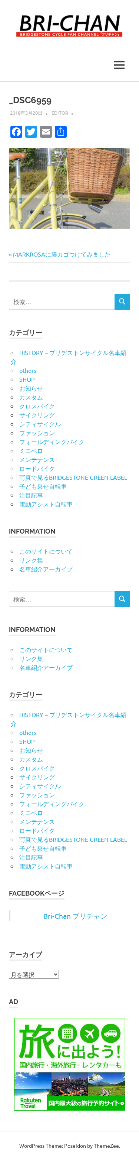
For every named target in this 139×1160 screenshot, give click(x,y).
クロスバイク (37, 406)
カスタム (31, 397)
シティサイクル (40, 423)
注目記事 (31, 495)
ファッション (37, 432)
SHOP (27, 379)
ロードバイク (37, 468)
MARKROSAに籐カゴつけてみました (61, 254)
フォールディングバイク (52, 441)
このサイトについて (46, 551)
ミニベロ (31, 450)
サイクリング (37, 414)
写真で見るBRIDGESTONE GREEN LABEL (73, 477)
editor (60, 113)
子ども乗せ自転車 (43, 486)
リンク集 (31, 560)
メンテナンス (37, 459)
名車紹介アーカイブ (46, 569)
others (27, 370)
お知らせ (31, 388)
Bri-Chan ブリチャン (75, 915)
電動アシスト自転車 (46, 504)
